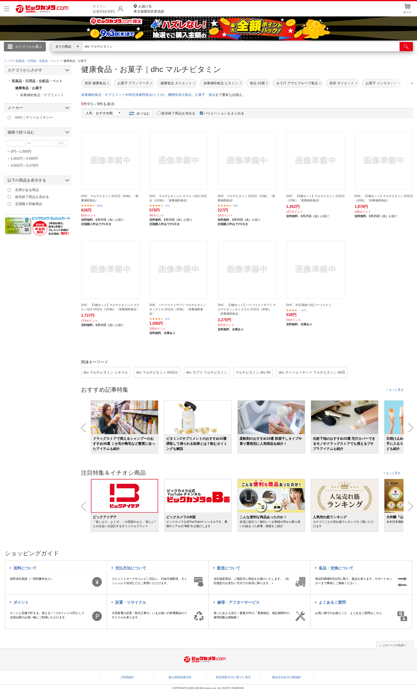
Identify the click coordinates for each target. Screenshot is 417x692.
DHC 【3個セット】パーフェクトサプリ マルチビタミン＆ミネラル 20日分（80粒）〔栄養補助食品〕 (247, 309)
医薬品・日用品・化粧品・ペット (37, 81)
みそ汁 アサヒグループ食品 (297, 83)
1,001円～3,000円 (24, 158)
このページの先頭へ (394, 645)
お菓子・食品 (205, 95)
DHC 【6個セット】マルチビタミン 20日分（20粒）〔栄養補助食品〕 (315, 198)
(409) (100, 205)
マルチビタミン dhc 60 (253, 372)
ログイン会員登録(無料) (104, 8)
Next (410, 427)
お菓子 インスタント (381, 83)
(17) (304, 310)
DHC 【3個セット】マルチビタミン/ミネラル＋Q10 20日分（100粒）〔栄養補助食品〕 (110, 307)
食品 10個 (257, 83)
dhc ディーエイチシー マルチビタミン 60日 (312, 372)
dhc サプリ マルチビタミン (206, 372)
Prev (83, 427)
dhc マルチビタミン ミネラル (105, 372)
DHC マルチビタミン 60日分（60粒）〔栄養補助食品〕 (110, 198)
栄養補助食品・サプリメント (103, 95)
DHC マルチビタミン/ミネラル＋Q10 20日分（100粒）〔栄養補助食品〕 (178, 198)
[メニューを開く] (7, 9)
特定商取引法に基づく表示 (233, 677)
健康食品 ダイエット (176, 83)
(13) (167, 319)
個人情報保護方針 (180, 677)
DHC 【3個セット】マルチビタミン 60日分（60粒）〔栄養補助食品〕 (383, 198)
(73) (167, 205)
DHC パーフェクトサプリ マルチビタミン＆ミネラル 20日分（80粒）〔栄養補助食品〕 (177, 309)
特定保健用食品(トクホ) (146, 95)
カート (407, 12)
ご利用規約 (126, 677)
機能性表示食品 (180, 95)
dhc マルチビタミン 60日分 (157, 372)
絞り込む (143, 113)
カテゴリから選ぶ (28, 47)
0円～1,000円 (21, 151)
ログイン (104, 54)
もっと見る (396, 389)
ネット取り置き (271, 53)
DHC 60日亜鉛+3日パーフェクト (308, 305)
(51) (235, 205)
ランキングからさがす (189, 53)
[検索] (406, 46)
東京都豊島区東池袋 (149, 8)
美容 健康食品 (95, 83)
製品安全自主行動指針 (286, 677)
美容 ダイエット (341, 83)
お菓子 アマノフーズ (133, 83)
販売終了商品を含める (178, 113)
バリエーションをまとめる (224, 113)
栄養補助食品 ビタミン (220, 83)
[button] (398, 83)
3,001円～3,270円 (24, 165)
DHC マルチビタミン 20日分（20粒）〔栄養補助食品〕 (246, 198)
